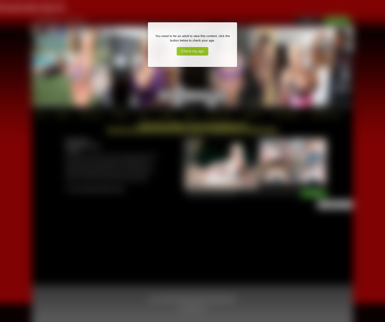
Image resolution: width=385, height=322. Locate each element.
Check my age (192, 51)
